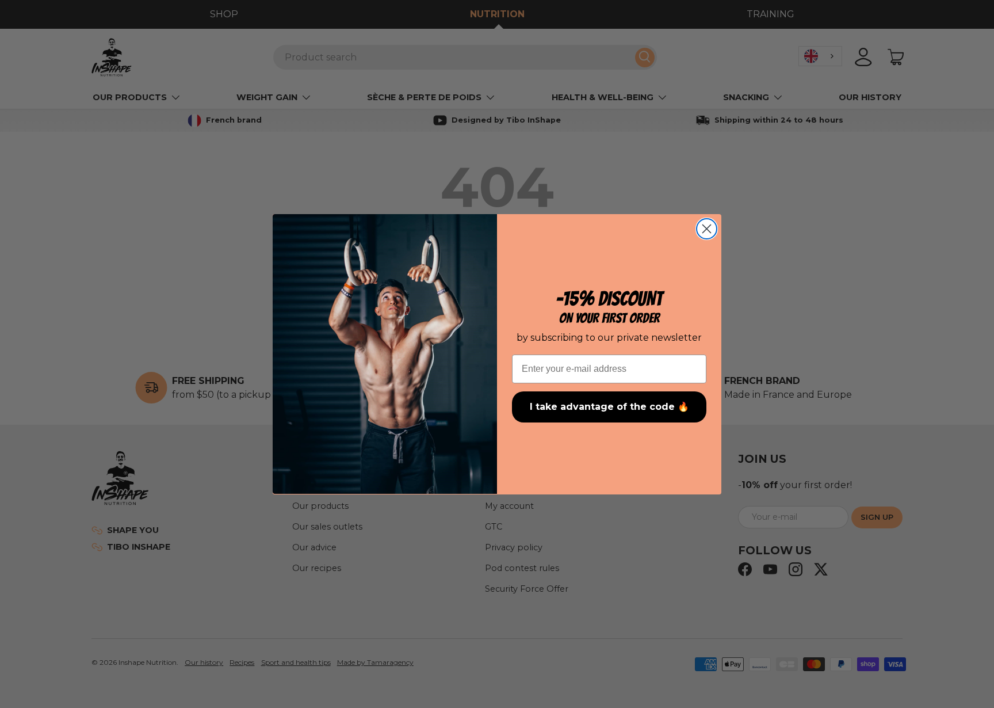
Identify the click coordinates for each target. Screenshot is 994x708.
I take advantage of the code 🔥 (609, 406)
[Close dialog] (707, 229)
